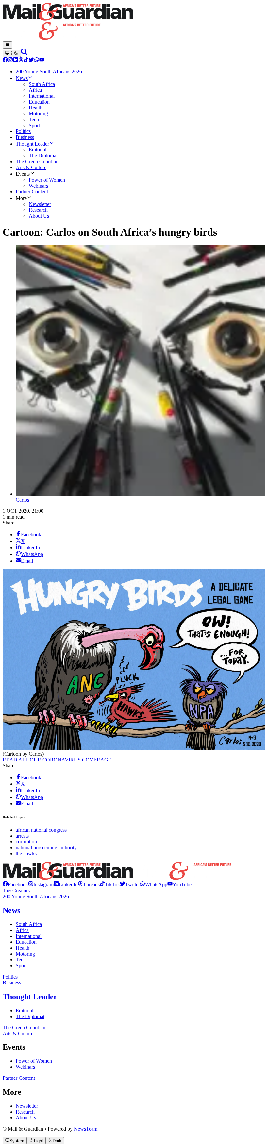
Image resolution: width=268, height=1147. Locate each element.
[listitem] (15, 884)
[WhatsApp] (36, 60)
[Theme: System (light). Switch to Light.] (12, 53)
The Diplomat (30, 1016)
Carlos (22, 500)
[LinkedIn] (15, 60)
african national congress (41, 830)
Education (26, 942)
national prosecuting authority (46, 847)
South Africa (29, 924)
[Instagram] (10, 60)
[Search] (24, 53)
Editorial (24, 1010)
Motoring (25, 954)
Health (22, 948)
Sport (21, 965)
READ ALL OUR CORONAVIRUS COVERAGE (57, 759)
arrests (22, 836)
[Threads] (21, 60)
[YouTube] (41, 60)
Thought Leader (30, 996)
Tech (21, 959)
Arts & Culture (18, 1033)
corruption (26, 841)
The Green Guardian (24, 1027)
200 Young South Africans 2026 (36, 896)
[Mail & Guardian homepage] (134, 22)
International (29, 936)
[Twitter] (31, 60)
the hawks (26, 853)
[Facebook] (5, 60)
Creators (21, 890)
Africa (22, 930)
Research (25, 1112)
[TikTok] (26, 60)
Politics (10, 976)
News (11, 910)
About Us (26, 1117)
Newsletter (27, 1106)
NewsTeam (85, 1129)
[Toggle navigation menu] (7, 45)
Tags (7, 890)
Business (12, 982)
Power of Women (34, 1061)
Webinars (25, 1067)
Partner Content (19, 1078)
